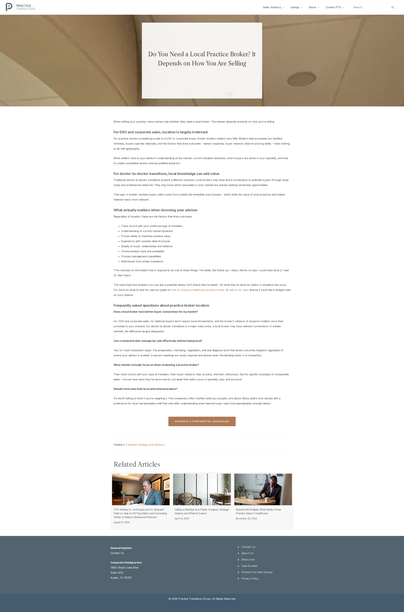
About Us (247, 553)
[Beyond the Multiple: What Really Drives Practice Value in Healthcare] (263, 501)
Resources (248, 559)
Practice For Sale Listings (256, 572)
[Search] (393, 7)
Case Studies (249, 565)
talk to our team (239, 289)
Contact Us (117, 553)
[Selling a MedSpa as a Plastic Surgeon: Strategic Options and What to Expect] (202, 501)
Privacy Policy (250, 578)
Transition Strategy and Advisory (145, 444)
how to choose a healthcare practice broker (197, 289)
